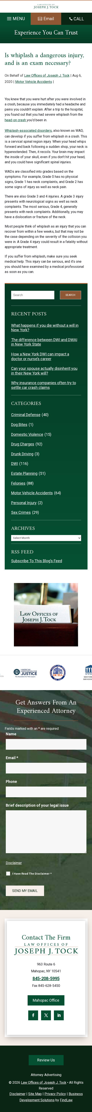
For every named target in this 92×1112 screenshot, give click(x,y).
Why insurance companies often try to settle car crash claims (43, 385)
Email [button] (48, 18)
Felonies (18, 483)
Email (12, 757)
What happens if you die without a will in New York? (45, 327)
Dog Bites (19, 424)
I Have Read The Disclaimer (32, 873)
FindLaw (66, 1100)
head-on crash (16, 120)
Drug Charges (22, 444)
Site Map (35, 1094)
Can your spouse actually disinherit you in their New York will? (44, 370)
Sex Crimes (21, 512)
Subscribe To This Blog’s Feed (36, 561)
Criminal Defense (25, 414)
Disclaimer (14, 863)
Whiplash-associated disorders (28, 131)
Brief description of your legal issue (37, 805)
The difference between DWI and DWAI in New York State (44, 342)
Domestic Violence (27, 434)
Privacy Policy (55, 1094)
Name (11, 734)
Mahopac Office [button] (46, 1000)
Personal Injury (24, 503)
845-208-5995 (46, 978)
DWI (14, 463)
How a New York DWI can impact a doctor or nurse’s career (40, 356)
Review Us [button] (46, 1060)
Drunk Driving (22, 454)
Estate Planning (24, 473)
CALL (79, 18)
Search (70, 295)
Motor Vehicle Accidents (33, 82)
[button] (15, 17)
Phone (11, 781)
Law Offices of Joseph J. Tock (47, 75)
